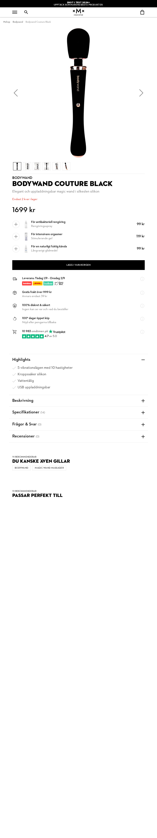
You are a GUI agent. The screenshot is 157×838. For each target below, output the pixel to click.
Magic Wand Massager (49, 468)
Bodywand (18, 22)
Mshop (6, 22)
